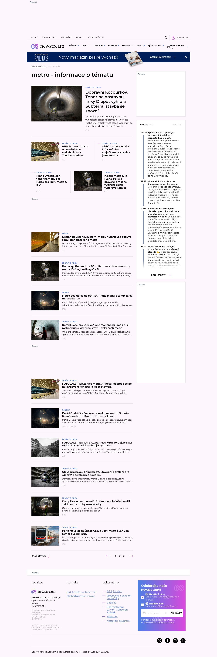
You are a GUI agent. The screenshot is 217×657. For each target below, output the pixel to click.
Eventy (80, 37)
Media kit (112, 616)
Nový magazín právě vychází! (88, 57)
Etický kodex (114, 591)
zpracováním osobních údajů (159, 622)
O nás (34, 37)
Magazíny (66, 37)
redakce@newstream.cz (81, 591)
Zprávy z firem (93, 87)
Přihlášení (182, 37)
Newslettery (49, 37)
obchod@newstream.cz (81, 595)
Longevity (128, 45)
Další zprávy (38, 556)
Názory (73, 45)
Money (65, 292)
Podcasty (157, 45)
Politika (112, 45)
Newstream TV (177, 47)
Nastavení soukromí (118, 620)
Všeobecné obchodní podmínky (119, 597)
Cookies (111, 602)
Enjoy (140, 45)
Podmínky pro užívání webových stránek (117, 610)
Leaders (98, 45)
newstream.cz (38, 66)
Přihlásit (176, 613)
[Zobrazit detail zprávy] (161, 154)
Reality (86, 45)
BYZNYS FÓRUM (96, 37)
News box (147, 124)
